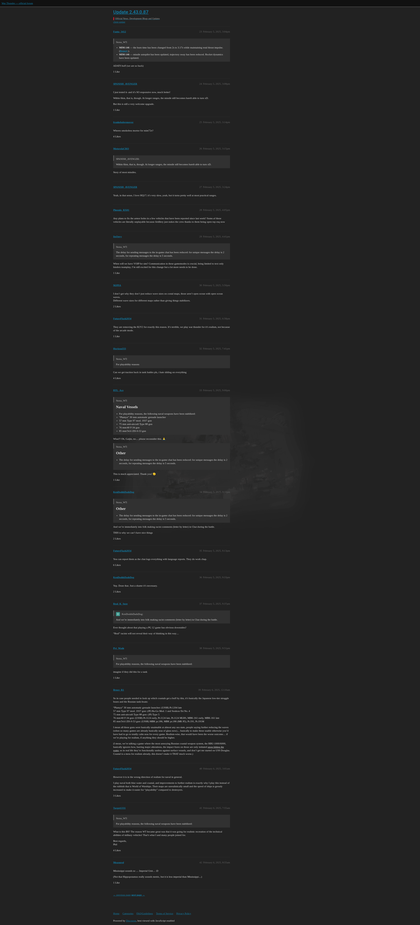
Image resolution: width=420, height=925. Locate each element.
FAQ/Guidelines (144, 913)
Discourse (131, 920)
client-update (119, 22)
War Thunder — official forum (17, 3)
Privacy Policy (183, 913)
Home (116, 913)
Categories (128, 913)
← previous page (122, 895)
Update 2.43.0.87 (130, 12)
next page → (138, 895)
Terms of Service (164, 913)
